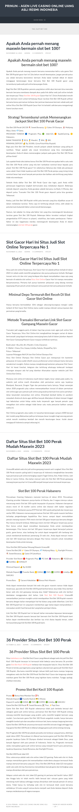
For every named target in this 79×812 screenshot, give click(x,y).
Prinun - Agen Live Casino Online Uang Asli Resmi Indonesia (39, 7)
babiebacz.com (17, 658)
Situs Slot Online (38, 279)
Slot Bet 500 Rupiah (53, 595)
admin (27, 53)
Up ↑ (56, 806)
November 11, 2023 (14, 252)
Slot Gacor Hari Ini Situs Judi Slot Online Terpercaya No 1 (35, 244)
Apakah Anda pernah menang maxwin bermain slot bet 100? (33, 46)
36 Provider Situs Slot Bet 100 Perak (38, 639)
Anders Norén (66, 804)
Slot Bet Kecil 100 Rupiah (21, 664)
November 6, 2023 (13, 451)
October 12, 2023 (13, 645)
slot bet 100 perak (25, 225)
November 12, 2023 (14, 53)
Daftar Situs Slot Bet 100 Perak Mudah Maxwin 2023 (34, 444)
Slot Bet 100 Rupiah (32, 95)
